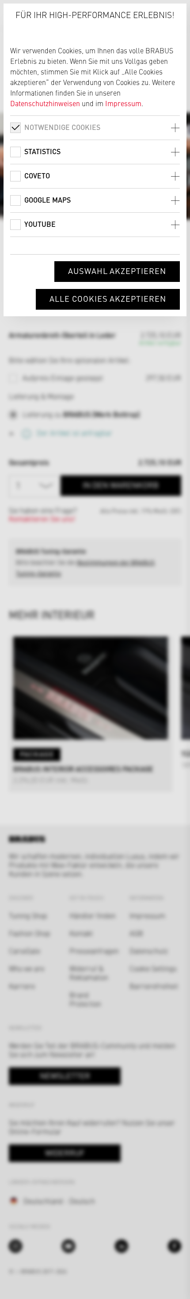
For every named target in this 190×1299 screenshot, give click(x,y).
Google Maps (47, 200)
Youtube (40, 224)
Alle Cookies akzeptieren (107, 298)
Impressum (123, 103)
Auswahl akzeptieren (117, 270)
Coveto (37, 175)
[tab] (95, 127)
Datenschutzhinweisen (45, 103)
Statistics (42, 151)
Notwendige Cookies (62, 127)
